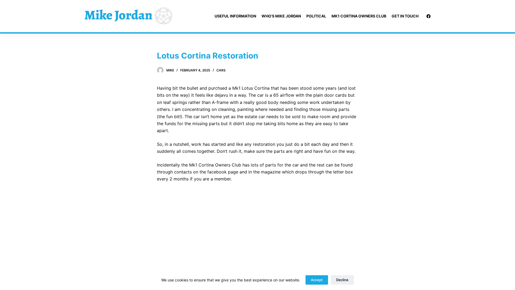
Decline (342, 280)
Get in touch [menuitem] (405, 16)
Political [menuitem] (316, 16)
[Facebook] (428, 16)
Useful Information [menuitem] (235, 16)
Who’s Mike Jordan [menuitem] (281, 16)
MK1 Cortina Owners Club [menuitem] (359, 16)
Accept (317, 280)
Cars (221, 70)
